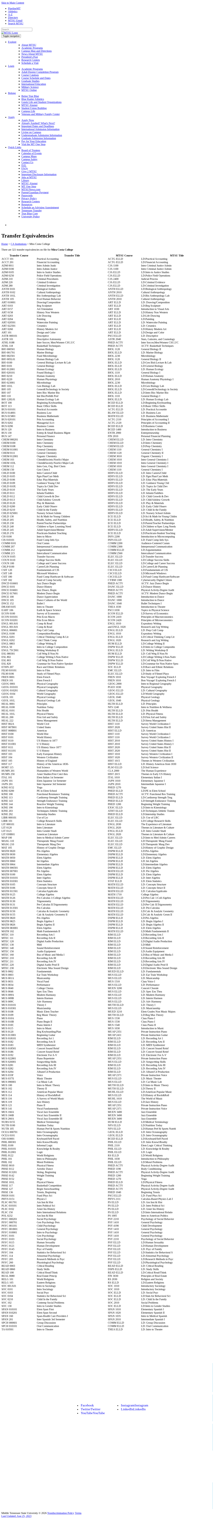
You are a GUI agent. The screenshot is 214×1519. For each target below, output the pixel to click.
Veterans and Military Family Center (40, 114)
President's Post (29, 57)
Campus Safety (29, 159)
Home (4, 244)
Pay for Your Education (33, 141)
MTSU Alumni (29, 105)
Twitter (90, 1409)
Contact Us (27, 162)
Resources (26, 204)
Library (25, 180)
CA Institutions (19, 244)
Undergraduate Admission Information (41, 135)
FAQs (24, 168)
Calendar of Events (31, 153)
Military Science (30, 87)
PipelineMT (14, 8)
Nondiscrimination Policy (60, 1513)
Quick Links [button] (14, 147)
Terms (78, 1513)
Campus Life (28, 111)
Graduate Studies (30, 81)
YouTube (93, 1413)
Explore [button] (12, 41)
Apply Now (27, 120)
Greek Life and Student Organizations (41, 102)
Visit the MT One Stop (33, 144)
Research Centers (30, 60)
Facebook (87, 1405)
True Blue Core (29, 213)
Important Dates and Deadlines (37, 126)
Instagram (134, 1405)
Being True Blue (30, 96)
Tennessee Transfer (31, 210)
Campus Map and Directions (36, 51)
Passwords (27, 195)
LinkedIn (133, 1409)
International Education (33, 84)
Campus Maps (29, 156)
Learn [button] (11, 66)
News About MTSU (32, 54)
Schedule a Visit (29, 63)
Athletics (12, 11)
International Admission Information (40, 129)
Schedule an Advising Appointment (40, 207)
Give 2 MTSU (29, 171)
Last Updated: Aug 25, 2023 (16, 1516)
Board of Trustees (30, 150)
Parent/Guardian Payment (34, 192)
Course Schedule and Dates (35, 78)
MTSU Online (29, 90)
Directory (13, 17)
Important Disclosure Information (39, 174)
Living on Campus (31, 132)
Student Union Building (34, 108)
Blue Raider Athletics (32, 99)
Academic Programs (32, 48)
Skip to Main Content (12, 2)
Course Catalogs (30, 75)
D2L (23, 165)
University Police (30, 216)
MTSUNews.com (30, 189)
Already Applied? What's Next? (38, 123)
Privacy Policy (29, 198)
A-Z (10, 14)
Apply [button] (11, 117)
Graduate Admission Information (38, 138)
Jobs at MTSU (29, 177)
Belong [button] (12, 93)
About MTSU (28, 44)
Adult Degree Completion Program (40, 72)
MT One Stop (28, 186)
